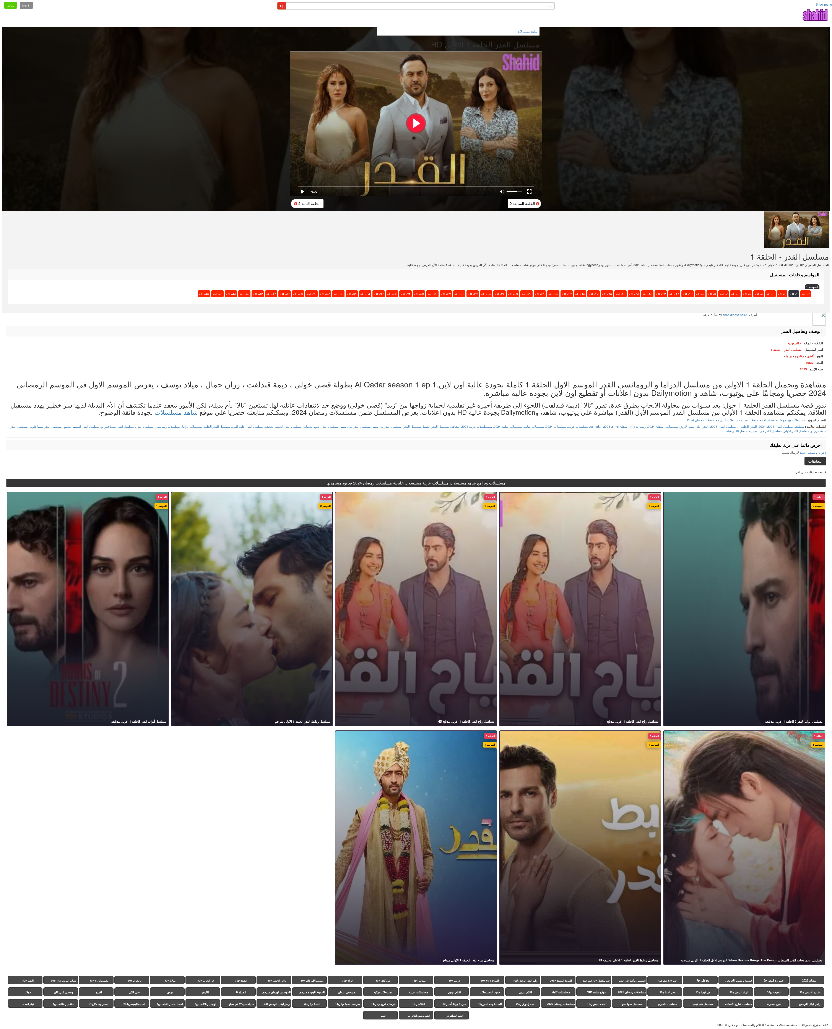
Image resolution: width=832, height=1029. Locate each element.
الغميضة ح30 (774, 992)
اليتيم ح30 (28, 980)
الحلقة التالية (309, 203)
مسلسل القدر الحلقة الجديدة (283, 426)
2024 (762, 426)
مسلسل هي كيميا (702, 1004)
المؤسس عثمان (347, 992)
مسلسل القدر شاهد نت (735, 431)
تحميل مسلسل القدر (416, 426)
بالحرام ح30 (134, 980)
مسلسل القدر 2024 (723, 426)
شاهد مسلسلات (176, 412)
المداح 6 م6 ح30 (490, 980)
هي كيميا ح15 (703, 992)
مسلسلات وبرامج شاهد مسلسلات (783, 420)
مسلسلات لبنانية (534, 426)
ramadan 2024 (600, 426)
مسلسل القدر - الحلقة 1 (786, 349)
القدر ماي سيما (698, 426)
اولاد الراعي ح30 (739, 992)
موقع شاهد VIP (596, 992)
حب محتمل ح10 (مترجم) (596, 980)
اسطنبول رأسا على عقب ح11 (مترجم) (632, 981)
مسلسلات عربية (751, 420)
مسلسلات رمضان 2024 (702, 420)
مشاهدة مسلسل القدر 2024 (785, 426)
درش (170, 992)
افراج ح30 (347, 980)
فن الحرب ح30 (205, 980)
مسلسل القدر (145, 426)
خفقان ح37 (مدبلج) (63, 1004)
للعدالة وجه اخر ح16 (490, 1004)
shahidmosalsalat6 (735, 315)
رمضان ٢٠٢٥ (620, 426)
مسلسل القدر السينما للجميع (81, 426)
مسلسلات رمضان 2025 (632, 992)
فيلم (383, 1016)
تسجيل (10, 5)
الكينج (205, 992)
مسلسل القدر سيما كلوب (45, 426)
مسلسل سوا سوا (631, 1004)
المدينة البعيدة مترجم (312, 992)
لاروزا (683, 426)
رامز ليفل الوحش (809, 1004)
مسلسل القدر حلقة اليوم (247, 426)
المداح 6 (241, 992)
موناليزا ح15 (419, 980)
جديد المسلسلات (490, 992)
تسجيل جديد (807, 452)
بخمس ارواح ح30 (98, 980)
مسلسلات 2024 (556, 426)
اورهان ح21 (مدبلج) (205, 1004)
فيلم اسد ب (28, 1004)
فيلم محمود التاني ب (419, 1016)
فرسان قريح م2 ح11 (383, 1004)
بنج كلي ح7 (703, 980)
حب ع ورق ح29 (525, 1004)
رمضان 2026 (809, 980)
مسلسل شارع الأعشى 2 (738, 1005)
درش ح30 (454, 980)
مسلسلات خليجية (729, 420)
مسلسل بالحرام (667, 1004)
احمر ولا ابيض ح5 (774, 980)
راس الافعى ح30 (277, 980)
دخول (822, 452)
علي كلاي (134, 992)
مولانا (28, 992)
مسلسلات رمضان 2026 (561, 1004)
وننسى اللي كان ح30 (312, 980)
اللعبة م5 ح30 (312, 1004)
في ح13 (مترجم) (667, 980)
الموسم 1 (812, 286)
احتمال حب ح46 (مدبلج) (170, 1004)
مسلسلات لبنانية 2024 (508, 426)
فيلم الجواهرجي (454, 1016)
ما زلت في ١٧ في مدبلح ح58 (241, 1005)
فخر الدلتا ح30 (668, 992)
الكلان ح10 (418, 1004)
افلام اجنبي (454, 992)
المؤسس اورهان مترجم (276, 992)
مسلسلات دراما (192, 426)
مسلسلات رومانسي (167, 426)
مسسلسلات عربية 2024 (476, 426)
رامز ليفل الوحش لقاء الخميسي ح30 (525, 981)
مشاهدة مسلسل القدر (445, 426)
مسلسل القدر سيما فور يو (117, 426)
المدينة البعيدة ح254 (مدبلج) (134, 1005)
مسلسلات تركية (383, 992)
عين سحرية (774, 1004)
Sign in (26, 5)
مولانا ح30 (170, 980)
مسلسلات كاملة (560, 992)
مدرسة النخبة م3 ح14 (348, 1004)
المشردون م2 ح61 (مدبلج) (99, 1005)
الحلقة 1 (743, 426)
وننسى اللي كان (63, 992)
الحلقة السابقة (523, 203)
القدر (754, 426)
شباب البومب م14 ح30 (63, 980)
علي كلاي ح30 (383, 980)
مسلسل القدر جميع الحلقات (321, 426)
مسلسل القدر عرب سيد (767, 431)
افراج (99, 992)
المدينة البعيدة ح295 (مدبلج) (561, 981)
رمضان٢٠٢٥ (638, 426)
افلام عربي (525, 992)
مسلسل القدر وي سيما (387, 426)
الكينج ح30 (241, 980)
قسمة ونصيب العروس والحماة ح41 (738, 981)
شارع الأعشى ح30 (810, 992)
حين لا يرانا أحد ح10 (454, 1004)
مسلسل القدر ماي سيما (355, 426)
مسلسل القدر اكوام (796, 431)
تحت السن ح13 (596, 1004)
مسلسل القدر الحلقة (217, 426)
